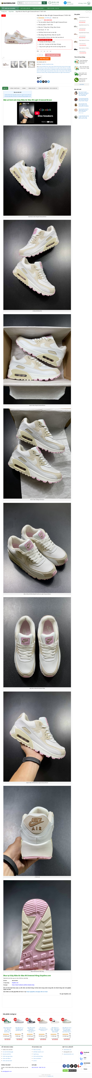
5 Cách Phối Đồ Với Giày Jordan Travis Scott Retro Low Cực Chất (84, 117)
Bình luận (81, 113)
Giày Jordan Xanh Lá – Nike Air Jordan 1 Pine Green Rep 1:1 (7, 1029)
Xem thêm (82, 84)
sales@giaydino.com (7, 1071)
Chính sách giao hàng (7, 1056)
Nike (55, 71)
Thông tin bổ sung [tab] (14, 88)
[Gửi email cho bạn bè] (43, 81)
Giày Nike (11, 11)
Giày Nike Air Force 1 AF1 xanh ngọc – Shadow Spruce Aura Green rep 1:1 (66, 1029)
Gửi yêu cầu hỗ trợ (7, 1054)
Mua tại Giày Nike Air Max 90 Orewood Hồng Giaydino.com (17, 96)
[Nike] (39, 77)
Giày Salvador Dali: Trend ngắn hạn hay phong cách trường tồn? (84, 105)
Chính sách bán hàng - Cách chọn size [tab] (47, 88)
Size (38, 51)
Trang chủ (4, 11)
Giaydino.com (15, 982)
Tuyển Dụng (35, 1054)
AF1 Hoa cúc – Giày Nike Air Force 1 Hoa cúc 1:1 (43, 1029)
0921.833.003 (35, 1067)
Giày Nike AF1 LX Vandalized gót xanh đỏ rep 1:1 (19, 1029)
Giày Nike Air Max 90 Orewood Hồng (59, 69)
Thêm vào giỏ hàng (53, 55)
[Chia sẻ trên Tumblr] (46, 81)
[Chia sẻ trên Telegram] (48, 81)
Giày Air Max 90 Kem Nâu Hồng (54, 66)
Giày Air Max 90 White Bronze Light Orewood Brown (55, 68)
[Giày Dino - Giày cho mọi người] (8, 3)
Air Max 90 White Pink (43, 66)
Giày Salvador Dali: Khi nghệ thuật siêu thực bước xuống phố (83, 110)
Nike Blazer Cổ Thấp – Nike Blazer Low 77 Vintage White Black (54, 1029)
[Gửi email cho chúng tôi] (75, 1066)
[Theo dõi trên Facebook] (64, 1066)
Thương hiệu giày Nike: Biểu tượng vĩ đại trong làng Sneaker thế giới (83, 99)
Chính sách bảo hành (7, 1060)
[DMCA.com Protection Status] (69, 1070)
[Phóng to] (3, 58)
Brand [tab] (24, 88)
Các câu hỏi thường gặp (8, 1051)
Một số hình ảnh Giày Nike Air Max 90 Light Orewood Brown (17, 94)
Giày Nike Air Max (49, 64)
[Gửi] (44, 2)
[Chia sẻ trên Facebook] (38, 81)
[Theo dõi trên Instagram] (68, 1066)
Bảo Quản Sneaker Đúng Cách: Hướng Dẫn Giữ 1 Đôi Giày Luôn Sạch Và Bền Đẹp (84, 93)
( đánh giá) (48, 17)
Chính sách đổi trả (7, 1058)
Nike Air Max (59, 71)
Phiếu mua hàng (36, 1049)
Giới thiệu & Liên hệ (25, 8)
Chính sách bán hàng (38, 8)
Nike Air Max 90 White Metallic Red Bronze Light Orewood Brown (56, 72)
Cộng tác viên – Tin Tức (53, 8)
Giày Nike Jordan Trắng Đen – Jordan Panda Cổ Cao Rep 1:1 (31, 1029)
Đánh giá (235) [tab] (32, 88)
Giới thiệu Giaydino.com (38, 1051)
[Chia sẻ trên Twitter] (41, 81)
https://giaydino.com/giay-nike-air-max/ (37, 991)
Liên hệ (34, 1060)
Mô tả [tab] (5, 88)
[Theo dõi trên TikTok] (72, 1066)
